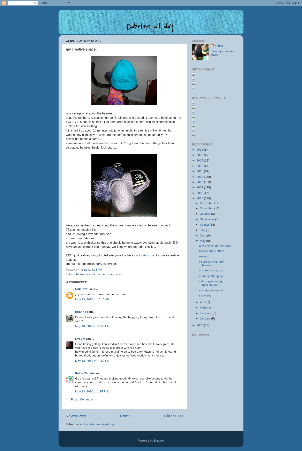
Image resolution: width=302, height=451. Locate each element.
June (203, 235)
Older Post (173, 416)
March (204, 307)
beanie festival (85, 274)
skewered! (205, 295)
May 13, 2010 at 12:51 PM (92, 360)
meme (101, 274)
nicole (219, 45)
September (207, 219)
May (203, 240)
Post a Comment (82, 399)
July (203, 230)
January (205, 318)
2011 (200, 193)
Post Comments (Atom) (99, 424)
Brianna (80, 311)
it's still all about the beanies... (211, 263)
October (205, 213)
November (207, 208)
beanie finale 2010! (211, 251)
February (206, 313)
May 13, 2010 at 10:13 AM (92, 299)
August (205, 224)
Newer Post (76, 416)
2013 (200, 182)
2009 (200, 325)
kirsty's (144, 255)
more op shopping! (211, 276)
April (203, 302)
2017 (200, 160)
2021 (200, 149)
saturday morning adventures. (210, 283)
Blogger (159, 440)
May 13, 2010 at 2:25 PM (91, 391)
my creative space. (211, 270)
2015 (200, 171)
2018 (200, 155)
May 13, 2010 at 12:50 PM (92, 326)
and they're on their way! (215, 245)
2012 (200, 187)
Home (125, 416)
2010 (200, 198)
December (207, 203)
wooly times (114, 274)
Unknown (82, 289)
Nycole (80, 338)
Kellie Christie (85, 373)
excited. (204, 256)
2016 (200, 165)
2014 (200, 176)
